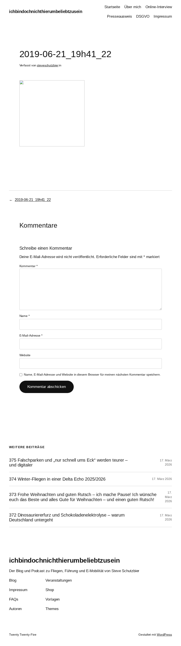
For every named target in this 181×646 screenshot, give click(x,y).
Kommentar (28, 266)
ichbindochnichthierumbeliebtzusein (45, 11)
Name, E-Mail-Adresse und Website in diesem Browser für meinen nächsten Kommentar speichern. (92, 374)
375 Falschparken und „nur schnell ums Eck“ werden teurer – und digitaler (68, 462)
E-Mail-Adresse (30, 335)
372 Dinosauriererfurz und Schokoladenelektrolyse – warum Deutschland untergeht (66, 517)
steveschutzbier (47, 65)
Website (24, 355)
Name (24, 316)
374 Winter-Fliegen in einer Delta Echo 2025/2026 (57, 479)
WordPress (164, 634)
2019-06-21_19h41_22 (33, 200)
